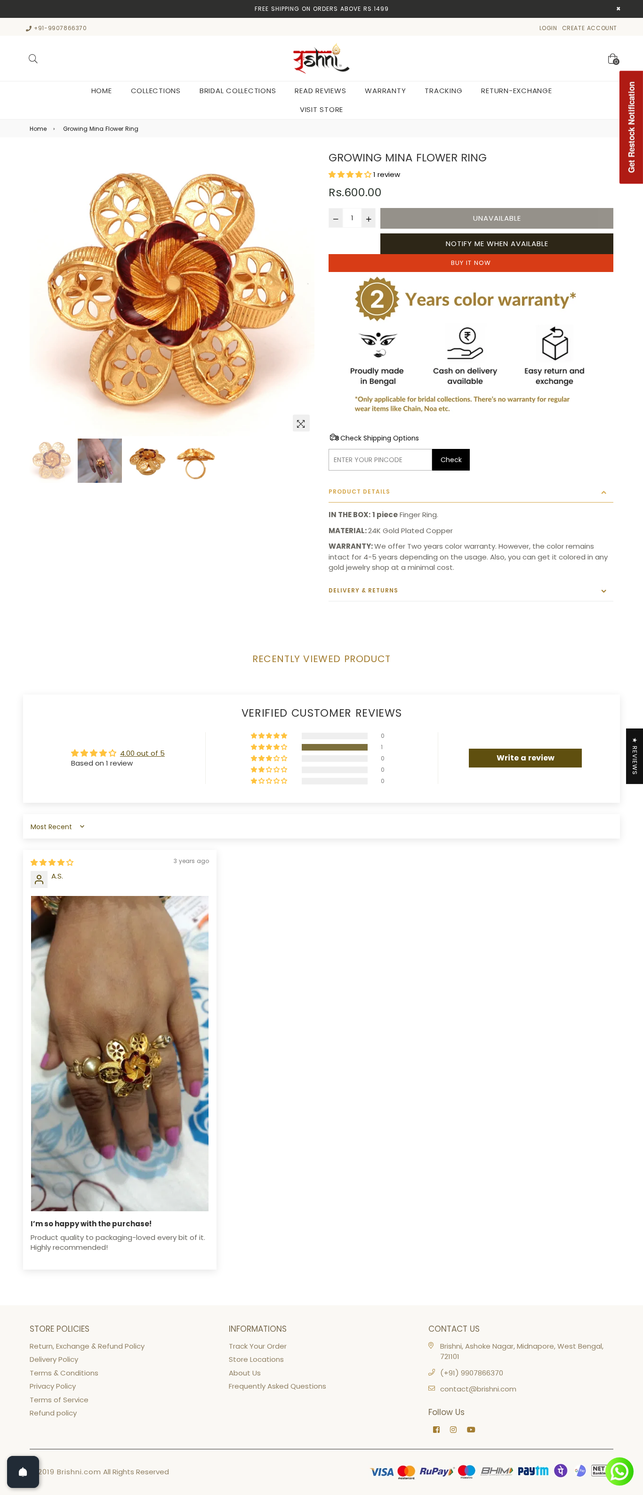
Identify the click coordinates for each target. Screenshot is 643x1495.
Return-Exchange (516, 91)
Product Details (359, 492)
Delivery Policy (54, 1359)
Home (101, 91)
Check (451, 459)
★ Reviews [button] (634, 756)
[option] (172, 294)
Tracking (443, 91)
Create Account (589, 28)
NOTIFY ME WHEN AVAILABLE (497, 243)
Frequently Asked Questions (277, 1386)
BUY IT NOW (471, 262)
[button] (351, 174)
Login (548, 28)
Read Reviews (320, 91)
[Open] (23, 1472)
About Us (245, 1373)
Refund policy (53, 1413)
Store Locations (256, 1359)
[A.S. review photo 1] (120, 1053)
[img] (52, 862)
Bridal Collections (238, 91)
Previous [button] (41, 294)
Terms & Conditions (64, 1373)
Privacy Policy (53, 1386)
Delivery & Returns (363, 590)
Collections (156, 91)
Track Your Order (258, 1346)
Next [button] (303, 294)
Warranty (385, 91)
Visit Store (321, 109)
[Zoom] (301, 423)
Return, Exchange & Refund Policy (87, 1346)
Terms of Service (59, 1400)
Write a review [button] (526, 757)
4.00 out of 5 (142, 753)
